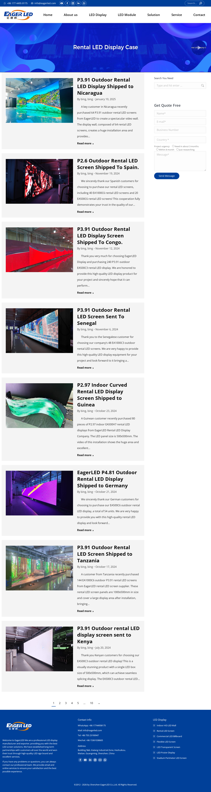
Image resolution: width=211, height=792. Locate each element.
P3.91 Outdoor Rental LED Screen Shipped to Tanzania (104, 554)
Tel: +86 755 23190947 (88, 735)
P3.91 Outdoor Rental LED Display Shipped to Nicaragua (105, 86)
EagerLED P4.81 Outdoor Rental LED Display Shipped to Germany (107, 479)
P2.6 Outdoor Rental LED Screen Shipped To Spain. (108, 164)
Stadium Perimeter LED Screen (172, 757)
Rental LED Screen (165, 730)
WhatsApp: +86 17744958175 (92, 725)
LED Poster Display (166, 752)
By (85, 99)
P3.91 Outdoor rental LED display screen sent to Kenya (108, 635)
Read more (84, 143)
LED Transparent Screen (168, 747)
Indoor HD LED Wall (166, 725)
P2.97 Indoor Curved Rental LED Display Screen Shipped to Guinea (102, 394)
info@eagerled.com (45, 3)
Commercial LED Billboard (169, 736)
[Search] (200, 3)
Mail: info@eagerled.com (90, 730)
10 (91, 703)
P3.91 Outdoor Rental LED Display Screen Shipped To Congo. (103, 235)
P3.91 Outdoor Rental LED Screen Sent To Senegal (103, 316)
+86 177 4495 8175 (17, 3)
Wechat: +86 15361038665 (90, 740)
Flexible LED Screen (166, 741)
